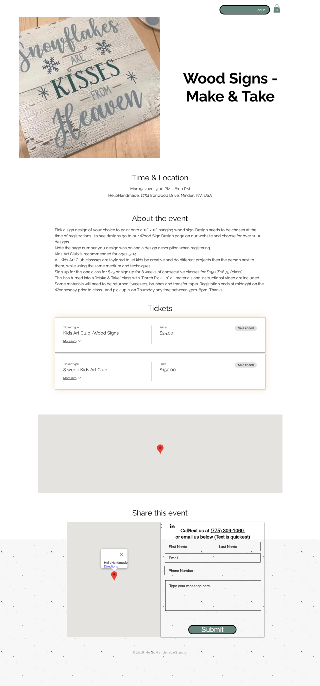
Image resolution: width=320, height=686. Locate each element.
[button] (276, 8)
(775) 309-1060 (227, 530)
